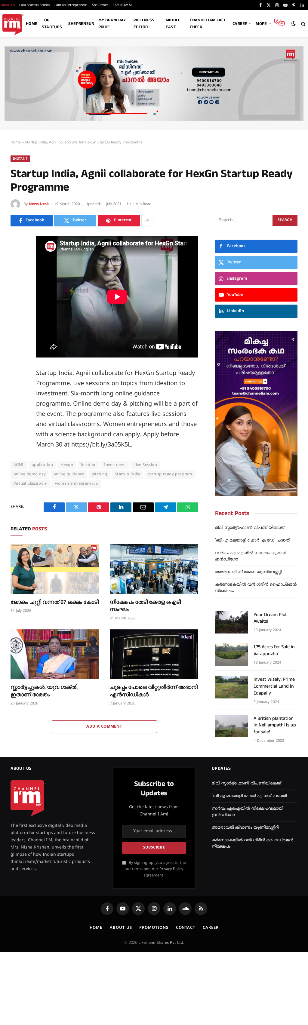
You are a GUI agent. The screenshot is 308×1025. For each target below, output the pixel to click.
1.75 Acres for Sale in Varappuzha (274, 650)
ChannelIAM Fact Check (208, 23)
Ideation (89, 465)
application (42, 465)
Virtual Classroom (31, 483)
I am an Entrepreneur (70, 5)
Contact (185, 927)
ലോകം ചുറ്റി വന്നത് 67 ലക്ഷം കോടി (55, 602)
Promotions (153, 927)
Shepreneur (81, 24)
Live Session (145, 465)
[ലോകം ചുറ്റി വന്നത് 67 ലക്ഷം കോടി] (55, 569)
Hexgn (66, 465)
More (261, 24)
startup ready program (170, 474)
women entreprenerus (76, 483)
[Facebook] (17, 256)
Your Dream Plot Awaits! (270, 618)
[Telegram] (17, 324)
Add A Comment (104, 726)
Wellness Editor (144, 23)
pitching (99, 474)
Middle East (173, 23)
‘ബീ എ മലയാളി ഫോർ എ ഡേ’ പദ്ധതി (252, 540)
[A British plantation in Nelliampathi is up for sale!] (231, 726)
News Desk (39, 204)
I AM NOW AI (122, 5)
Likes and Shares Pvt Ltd (160, 943)
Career (240, 24)
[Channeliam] (12, 24)
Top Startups (52, 23)
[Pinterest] (17, 296)
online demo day (30, 474)
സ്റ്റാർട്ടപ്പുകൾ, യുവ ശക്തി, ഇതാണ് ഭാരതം (45, 691)
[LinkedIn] (17, 283)
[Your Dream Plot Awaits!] (231, 622)
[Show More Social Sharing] (147, 220)
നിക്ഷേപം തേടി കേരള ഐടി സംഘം (145, 606)
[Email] (17, 310)
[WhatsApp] (17, 337)
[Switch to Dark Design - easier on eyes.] (293, 23)
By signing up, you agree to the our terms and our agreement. (155, 869)
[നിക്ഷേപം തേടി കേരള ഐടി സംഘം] (154, 569)
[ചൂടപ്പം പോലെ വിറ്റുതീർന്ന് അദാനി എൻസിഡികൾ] (154, 654)
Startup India (127, 474)
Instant (20, 159)
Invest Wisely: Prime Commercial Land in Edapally (274, 686)
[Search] (303, 24)
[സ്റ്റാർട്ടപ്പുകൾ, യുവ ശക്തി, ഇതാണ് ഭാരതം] (55, 654)
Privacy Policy (171, 869)
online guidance (69, 474)
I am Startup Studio (34, 5)
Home (31, 24)
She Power (100, 5)
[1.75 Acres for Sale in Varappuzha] (231, 654)
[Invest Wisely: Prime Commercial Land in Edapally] (231, 687)
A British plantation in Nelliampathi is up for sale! (275, 725)
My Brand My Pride (112, 23)
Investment (115, 465)
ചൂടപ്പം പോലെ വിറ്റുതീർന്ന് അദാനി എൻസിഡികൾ (154, 691)
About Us (121, 927)
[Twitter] (17, 269)
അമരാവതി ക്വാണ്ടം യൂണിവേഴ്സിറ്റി (248, 572)
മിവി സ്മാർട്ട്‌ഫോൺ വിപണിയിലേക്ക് (249, 527)
